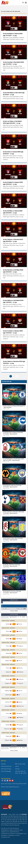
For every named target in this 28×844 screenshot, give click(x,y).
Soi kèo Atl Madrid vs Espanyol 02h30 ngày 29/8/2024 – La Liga (13, 183)
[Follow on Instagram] (5, 780)
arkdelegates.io (5, 830)
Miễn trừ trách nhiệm (20, 764)
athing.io (11, 830)
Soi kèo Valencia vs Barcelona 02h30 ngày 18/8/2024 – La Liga (14, 362)
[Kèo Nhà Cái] (8, 2)
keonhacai (24, 814)
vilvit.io (17, 835)
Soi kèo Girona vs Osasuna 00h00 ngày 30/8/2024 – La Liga (13, 152)
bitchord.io (17, 830)
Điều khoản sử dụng (6, 769)
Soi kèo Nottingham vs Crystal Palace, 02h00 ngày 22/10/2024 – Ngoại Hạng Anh (13, 459)
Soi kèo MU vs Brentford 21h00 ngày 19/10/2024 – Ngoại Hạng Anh (11, 565)
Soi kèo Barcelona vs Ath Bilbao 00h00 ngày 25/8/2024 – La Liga (13, 271)
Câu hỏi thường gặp (6, 771)
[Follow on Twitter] (7, 780)
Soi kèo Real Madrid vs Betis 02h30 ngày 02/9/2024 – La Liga (13, 93)
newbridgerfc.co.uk (21, 833)
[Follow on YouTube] (12, 780)
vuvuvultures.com (5, 837)
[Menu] (26, 3)
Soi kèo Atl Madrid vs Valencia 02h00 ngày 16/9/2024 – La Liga (12, 34)
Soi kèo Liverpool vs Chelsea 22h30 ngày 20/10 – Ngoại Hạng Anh (14, 406)
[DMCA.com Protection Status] (5, 793)
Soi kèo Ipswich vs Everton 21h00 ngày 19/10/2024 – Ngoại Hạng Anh (12, 592)
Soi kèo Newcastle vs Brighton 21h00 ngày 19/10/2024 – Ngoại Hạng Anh (13, 433)
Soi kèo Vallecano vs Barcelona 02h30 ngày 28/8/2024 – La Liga (13, 240)
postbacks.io (4, 835)
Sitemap (17, 769)
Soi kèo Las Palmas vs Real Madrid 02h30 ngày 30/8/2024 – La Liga (12, 122)
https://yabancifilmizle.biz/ (12, 787)
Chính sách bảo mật (6, 766)
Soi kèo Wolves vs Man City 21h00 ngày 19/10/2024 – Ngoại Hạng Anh (12, 486)
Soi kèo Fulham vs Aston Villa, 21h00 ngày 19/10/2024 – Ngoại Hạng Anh (13, 539)
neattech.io (13, 833)
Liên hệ (17, 766)
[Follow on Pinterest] (10, 780)
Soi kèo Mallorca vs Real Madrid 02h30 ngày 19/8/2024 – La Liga (13, 301)
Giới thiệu (3, 764)
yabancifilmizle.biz (14, 831)
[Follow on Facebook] (2, 780)
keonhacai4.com (5, 833)
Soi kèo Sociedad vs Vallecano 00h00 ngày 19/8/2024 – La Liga (13, 332)
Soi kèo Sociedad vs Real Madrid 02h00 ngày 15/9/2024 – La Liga (13, 63)
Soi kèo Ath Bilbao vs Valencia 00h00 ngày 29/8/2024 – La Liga (12, 212)
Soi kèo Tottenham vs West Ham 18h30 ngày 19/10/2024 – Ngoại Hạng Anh (13, 512)
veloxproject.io (12, 835)
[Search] (23, 2)
